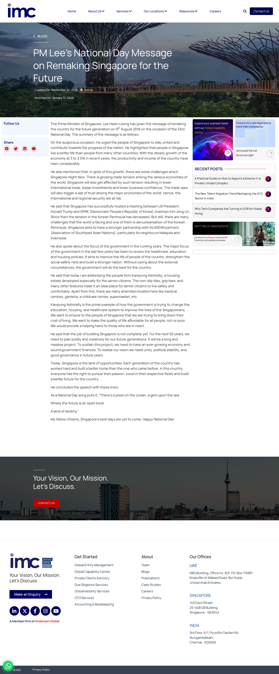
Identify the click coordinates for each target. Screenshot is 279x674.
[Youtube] (56, 611)
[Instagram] (45, 611)
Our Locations (154, 11)
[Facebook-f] (35, 611)
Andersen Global (47, 621)
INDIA (194, 625)
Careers (215, 11)
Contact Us (261, 11)
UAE (193, 565)
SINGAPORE (200, 595)
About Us (95, 11)
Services (123, 11)
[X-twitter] (24, 611)
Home (72, 11)
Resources (187, 11)
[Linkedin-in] (14, 611)
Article (88, 90)
